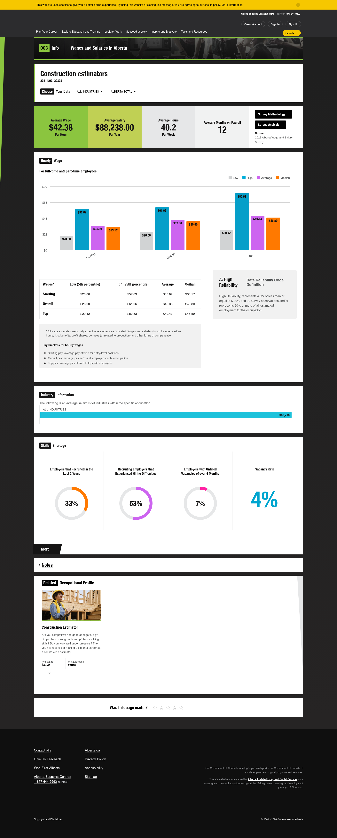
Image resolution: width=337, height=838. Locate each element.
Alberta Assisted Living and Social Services (272, 779)
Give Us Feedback (47, 758)
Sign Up (293, 24)
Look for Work (113, 31)
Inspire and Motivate (164, 31)
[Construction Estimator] (71, 605)
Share (257, 33)
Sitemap (91, 776)
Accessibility (94, 767)
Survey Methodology (272, 114)
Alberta (49, 20)
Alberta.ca (92, 750)
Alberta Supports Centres (52, 776)
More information (232, 5)
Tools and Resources (194, 31)
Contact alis (42, 750)
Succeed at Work (136, 31)
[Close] (298, 5)
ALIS (75, 19)
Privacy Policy (95, 758)
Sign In (275, 24)
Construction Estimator (60, 627)
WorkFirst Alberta (47, 767)
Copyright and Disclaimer (48, 819)
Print (278, 33)
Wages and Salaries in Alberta (99, 48)
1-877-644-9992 (292, 13)
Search (290, 33)
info (49, 48)
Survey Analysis (268, 125)
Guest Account (253, 24)
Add (264, 33)
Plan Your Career (46, 31)
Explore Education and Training (81, 31)
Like (271, 33)
